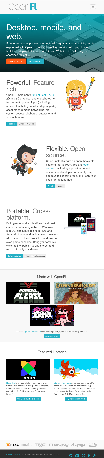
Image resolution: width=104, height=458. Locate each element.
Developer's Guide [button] (26, 123)
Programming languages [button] (35, 256)
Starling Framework (62, 382)
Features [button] (11, 123)
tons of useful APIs (43, 95)
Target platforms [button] (14, 256)
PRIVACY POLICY (13, 454)
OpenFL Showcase (32, 331)
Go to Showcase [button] (52, 336)
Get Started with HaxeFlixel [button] (28, 398)
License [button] (60, 186)
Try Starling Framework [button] (75, 398)
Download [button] (35, 61)
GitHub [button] (50, 186)
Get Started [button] (16, 61)
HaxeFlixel (10, 382)
